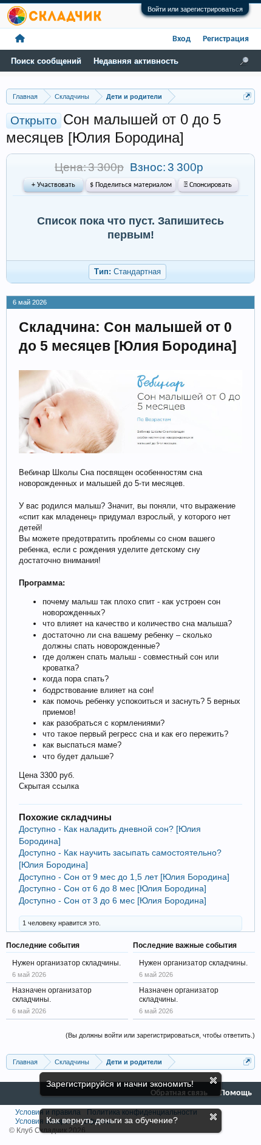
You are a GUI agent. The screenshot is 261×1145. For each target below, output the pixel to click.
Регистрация (226, 39)
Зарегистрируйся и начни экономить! (120, 1084)
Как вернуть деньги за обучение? (112, 1120)
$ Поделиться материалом (131, 185)
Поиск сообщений (46, 61)
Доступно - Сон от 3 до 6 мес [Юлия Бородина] (112, 900)
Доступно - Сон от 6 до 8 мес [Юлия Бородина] (112, 888)
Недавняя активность (135, 61)
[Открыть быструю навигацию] (247, 96)
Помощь (236, 1093)
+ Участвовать (53, 185)
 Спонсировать (208, 185)
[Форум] (20, 39)
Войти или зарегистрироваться (195, 9)
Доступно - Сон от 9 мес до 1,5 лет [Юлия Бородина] (124, 877)
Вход (181, 39)
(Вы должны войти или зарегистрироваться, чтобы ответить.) (160, 1035)
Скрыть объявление (213, 1080)
